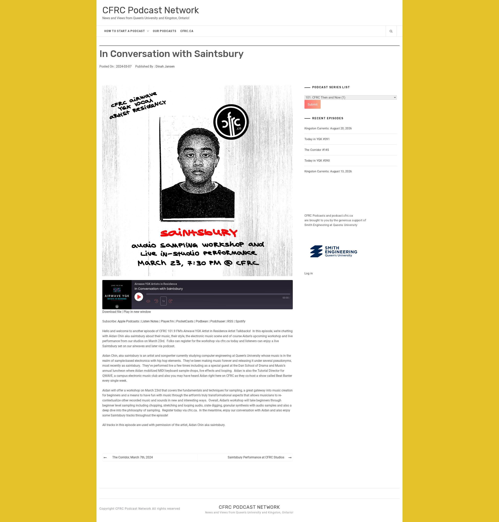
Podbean (202, 321)
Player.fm (167, 321)
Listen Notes (149, 321)
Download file (111, 312)
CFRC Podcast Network (150, 10)
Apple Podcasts (128, 321)
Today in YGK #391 (317, 139)
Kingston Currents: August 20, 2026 (328, 128)
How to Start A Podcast (124, 31)
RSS (230, 321)
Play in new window (137, 312)
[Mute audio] (149, 301)
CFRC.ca (186, 31)
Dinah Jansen (165, 66)
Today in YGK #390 (317, 160)
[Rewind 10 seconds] (156, 301)
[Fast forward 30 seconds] (172, 301)
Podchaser (217, 321)
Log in (308, 273)
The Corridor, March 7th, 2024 (132, 457)
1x (163, 301)
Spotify (240, 321)
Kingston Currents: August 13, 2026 (328, 171)
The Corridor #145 (316, 150)
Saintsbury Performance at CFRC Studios (256, 457)
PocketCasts (184, 321)
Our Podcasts (164, 31)
